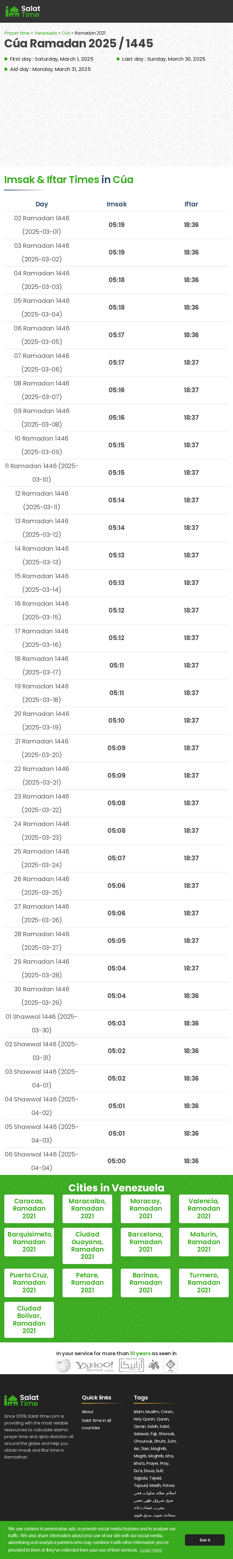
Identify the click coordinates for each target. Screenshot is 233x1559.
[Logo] (21, 1400)
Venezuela (45, 33)
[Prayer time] (23, 11)
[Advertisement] (116, 115)
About (87, 1412)
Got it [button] (205, 1540)
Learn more (151, 1550)
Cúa (66, 33)
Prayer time (17, 33)
